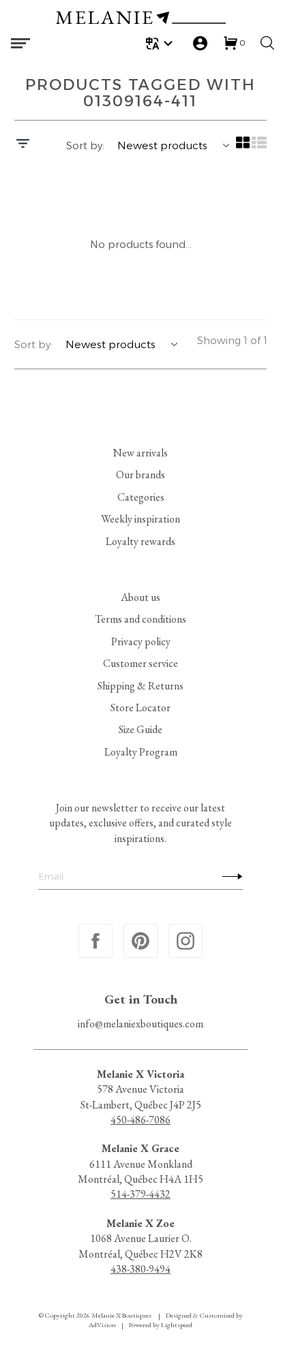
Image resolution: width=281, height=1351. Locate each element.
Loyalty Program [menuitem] (140, 752)
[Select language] (161, 43)
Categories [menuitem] (140, 497)
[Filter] (22, 145)
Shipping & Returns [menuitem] (140, 685)
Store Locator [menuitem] (140, 707)
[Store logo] (140, 19)
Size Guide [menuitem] (140, 729)
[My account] (200, 43)
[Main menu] (20, 43)
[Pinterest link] (140, 941)
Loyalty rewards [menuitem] (140, 541)
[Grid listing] (242, 147)
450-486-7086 (140, 1120)
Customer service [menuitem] (140, 663)
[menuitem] (161, 43)
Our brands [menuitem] (140, 474)
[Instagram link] (185, 941)
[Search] (267, 43)
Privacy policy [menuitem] (141, 641)
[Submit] (229, 876)
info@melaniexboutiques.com (140, 1023)
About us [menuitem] (140, 597)
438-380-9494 (140, 1269)
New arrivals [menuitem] (140, 453)
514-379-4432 (140, 1194)
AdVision (102, 1324)
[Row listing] (258, 147)
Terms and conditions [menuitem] (140, 619)
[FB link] (95, 941)
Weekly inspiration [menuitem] (140, 519)
